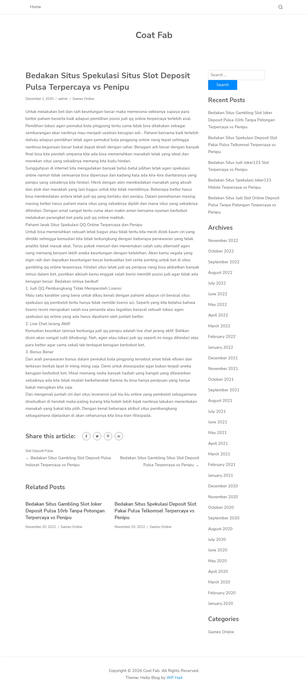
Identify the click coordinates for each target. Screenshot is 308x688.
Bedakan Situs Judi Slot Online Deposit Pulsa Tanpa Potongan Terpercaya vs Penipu (243, 205)
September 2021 (223, 390)
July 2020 (217, 539)
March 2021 (219, 454)
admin (63, 98)
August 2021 (220, 400)
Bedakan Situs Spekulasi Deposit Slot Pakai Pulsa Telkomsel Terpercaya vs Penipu (155, 511)
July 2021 (217, 411)
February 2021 (222, 464)
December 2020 (223, 486)
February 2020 (222, 593)
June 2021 (217, 422)
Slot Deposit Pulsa (39, 451)
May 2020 (217, 561)
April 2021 (218, 443)
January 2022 (220, 347)
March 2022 (219, 326)
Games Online (83, 98)
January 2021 (220, 475)
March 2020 (219, 582)
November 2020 (223, 497)
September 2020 (223, 518)
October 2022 (221, 251)
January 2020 (220, 603)
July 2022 (217, 283)
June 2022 (217, 294)
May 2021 (217, 432)
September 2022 (223, 262)
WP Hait (174, 677)
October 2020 (221, 507)
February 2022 (222, 336)
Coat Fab (154, 35)
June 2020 (217, 550)
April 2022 (218, 315)
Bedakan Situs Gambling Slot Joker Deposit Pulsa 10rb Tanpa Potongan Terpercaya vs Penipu (65, 511)
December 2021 (223, 358)
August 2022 (220, 272)
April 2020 (218, 571)
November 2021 (223, 368)
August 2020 (220, 529)
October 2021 (221, 379)
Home (35, 6)
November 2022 (223, 240)
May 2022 (217, 304)
